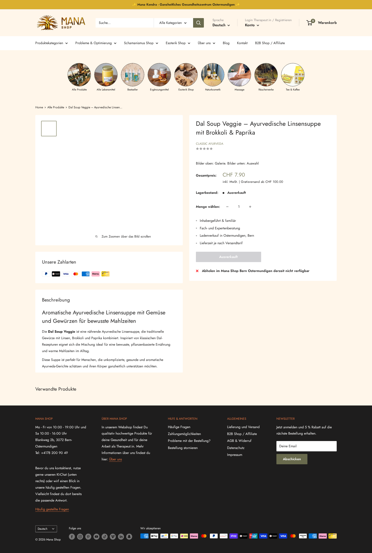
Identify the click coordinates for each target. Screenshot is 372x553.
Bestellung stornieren (183, 447)
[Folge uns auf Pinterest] (88, 536)
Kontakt (242, 42)
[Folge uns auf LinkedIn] (121, 536)
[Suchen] (198, 23)
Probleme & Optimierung (93, 42)
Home (39, 107)
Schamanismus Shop (138, 42)
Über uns (204, 42)
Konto (250, 25)
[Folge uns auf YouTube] (96, 536)
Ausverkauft (228, 256)
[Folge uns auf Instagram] (80, 536)
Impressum (234, 454)
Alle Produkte (55, 107)
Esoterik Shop (176, 42)
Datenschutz (235, 447)
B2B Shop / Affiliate (270, 42)
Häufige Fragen (179, 426)
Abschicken (292, 459)
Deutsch (42, 529)
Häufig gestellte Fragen (52, 509)
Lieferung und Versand (243, 426)
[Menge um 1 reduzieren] (227, 206)
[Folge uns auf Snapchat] (129, 536)
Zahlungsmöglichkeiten (184, 433)
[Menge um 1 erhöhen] (250, 206)
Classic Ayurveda (209, 143)
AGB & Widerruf (239, 440)
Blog (226, 42)
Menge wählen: (208, 206)
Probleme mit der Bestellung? (189, 440)
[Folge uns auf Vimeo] (113, 536)
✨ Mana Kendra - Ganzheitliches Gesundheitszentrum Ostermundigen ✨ (186, 4)
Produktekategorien (49, 42)
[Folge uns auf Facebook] (72, 536)
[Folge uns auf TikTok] (105, 536)
